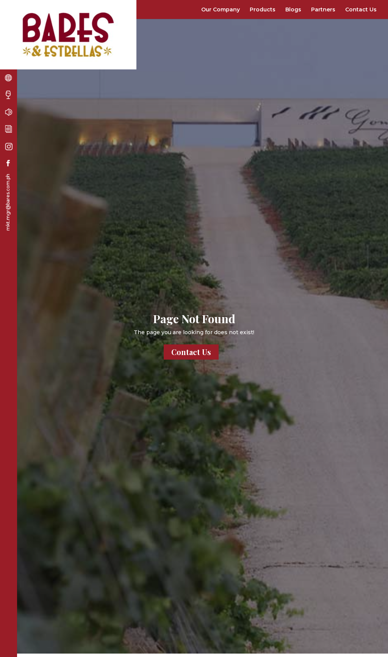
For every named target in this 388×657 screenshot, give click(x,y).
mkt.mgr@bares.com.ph (8, 202)
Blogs (293, 9)
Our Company (220, 9)
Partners (323, 9)
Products (262, 9)
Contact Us (361, 9)
